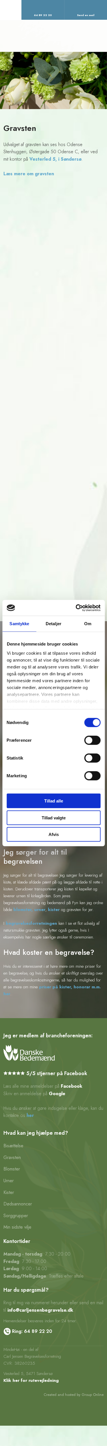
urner (39, 909)
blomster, (23, 909)
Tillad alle (53, 800)
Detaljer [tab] (53, 623)
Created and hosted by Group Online (74, 1394)
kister (54, 909)
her (30, 1115)
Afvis (54, 834)
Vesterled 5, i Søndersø (55, 159)
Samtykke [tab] (19, 623)
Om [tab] (87, 623)
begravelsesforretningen (31, 923)
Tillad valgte (54, 817)
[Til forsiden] (53, 36)
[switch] (92, 740)
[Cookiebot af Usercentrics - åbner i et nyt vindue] (76, 607)
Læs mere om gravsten (28, 173)
